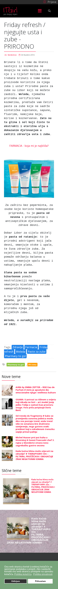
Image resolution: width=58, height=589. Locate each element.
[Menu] (40, 10)
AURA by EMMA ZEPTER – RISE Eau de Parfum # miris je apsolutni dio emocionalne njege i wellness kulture (36, 390)
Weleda (20, 351)
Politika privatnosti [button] (42, 574)
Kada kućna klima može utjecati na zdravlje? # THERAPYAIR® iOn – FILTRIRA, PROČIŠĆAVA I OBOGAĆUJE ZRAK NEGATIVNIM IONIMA (34, 455)
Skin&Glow (12, 55)
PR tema (32, 364)
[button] (49, 1)
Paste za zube (37, 351)
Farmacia (31, 347)
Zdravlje (17, 347)
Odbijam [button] (15, 581)
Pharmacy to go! (15, 356)
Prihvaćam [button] (40, 581)
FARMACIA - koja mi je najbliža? (29, 145)
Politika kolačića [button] (23, 574)
